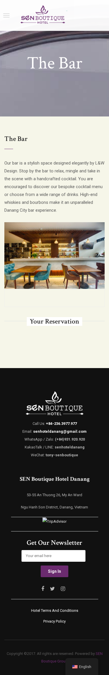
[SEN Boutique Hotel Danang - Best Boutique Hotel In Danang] (42, 15)
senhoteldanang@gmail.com (60, 431)
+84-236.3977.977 (61, 423)
